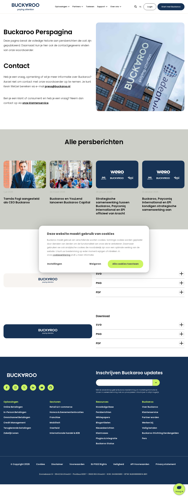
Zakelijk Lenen (11, 433)
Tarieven (90, 6)
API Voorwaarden (139, 464)
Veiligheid (118, 464)
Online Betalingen (13, 407)
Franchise (55, 417)
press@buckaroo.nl (57, 86)
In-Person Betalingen (15, 412)
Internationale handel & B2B (65, 433)
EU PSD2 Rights (99, 464)
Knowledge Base (105, 407)
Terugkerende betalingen (17, 428)
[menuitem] (63, 6)
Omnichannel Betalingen (17, 417)
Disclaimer (57, 464)
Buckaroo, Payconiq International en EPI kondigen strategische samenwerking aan (159, 204)
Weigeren (95, 263)
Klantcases (102, 433)
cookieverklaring (62, 255)
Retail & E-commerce (61, 407)
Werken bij (147, 422)
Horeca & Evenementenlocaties (67, 412)
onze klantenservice (35, 103)
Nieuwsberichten (105, 428)
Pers (144, 438)
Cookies (40, 464)
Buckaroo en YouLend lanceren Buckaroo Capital (70, 200)
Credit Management (15, 422)
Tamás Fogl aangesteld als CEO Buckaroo (21, 200)
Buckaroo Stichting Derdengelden (160, 433)
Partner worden (150, 417)
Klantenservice (150, 412)
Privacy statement (166, 464)
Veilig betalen (149, 428)
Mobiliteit (55, 422)
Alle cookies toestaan (125, 263)
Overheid (54, 428)
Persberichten (103, 412)
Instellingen (54, 263)
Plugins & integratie (106, 438)
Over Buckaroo (150, 407)
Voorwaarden (76, 464)
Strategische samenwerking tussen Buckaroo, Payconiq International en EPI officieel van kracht (112, 206)
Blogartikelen (103, 422)
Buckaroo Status (105, 443)
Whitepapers (103, 417)
